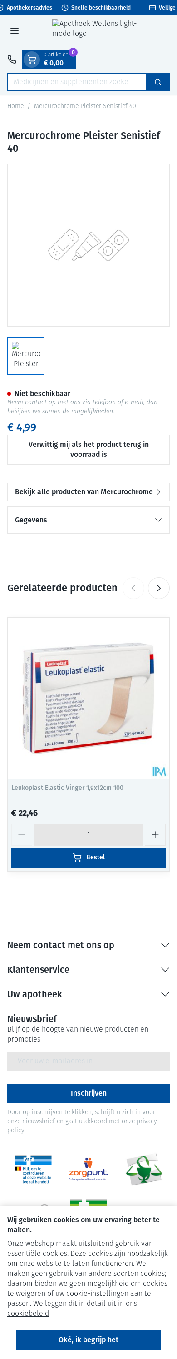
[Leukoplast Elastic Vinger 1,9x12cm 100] (88, 698)
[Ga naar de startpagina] (97, 32)
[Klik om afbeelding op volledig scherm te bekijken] (88, 245)
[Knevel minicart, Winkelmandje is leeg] (32, 59)
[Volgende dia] (159, 588)
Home (15, 106)
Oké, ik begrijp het (88, 1339)
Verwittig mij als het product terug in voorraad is (89, 449)
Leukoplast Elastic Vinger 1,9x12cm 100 (67, 788)
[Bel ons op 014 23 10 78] (11, 59)
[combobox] (77, 82)
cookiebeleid (28, 1314)
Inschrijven (89, 1093)
